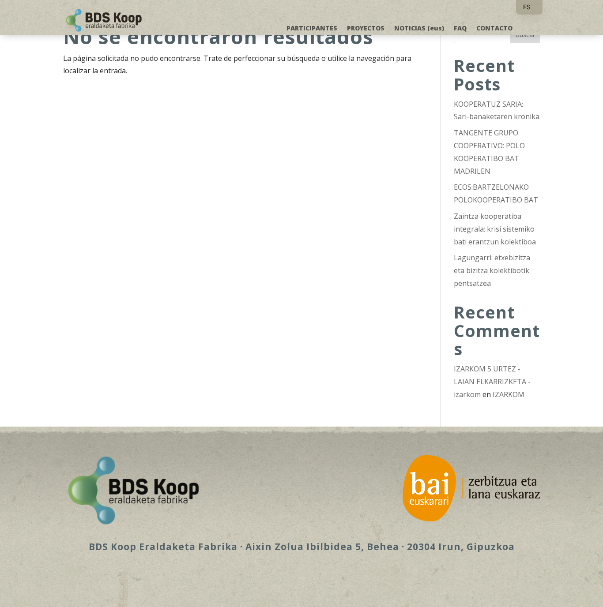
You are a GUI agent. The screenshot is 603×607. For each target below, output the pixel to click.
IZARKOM (508, 394)
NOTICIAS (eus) (419, 28)
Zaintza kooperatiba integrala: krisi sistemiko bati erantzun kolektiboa (495, 229)
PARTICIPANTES (311, 28)
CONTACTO (494, 28)
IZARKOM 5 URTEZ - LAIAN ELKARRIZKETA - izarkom (492, 381)
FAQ (460, 28)
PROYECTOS (365, 28)
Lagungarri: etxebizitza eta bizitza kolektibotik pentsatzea (492, 270)
